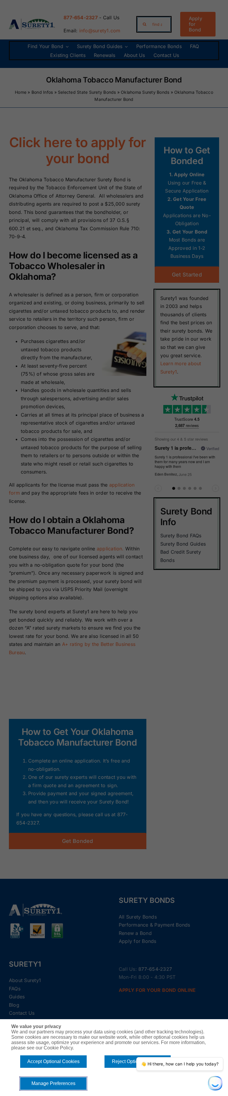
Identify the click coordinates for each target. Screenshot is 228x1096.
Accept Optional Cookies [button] (53, 1061)
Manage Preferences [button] (53, 1083)
